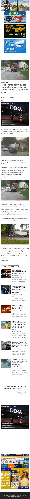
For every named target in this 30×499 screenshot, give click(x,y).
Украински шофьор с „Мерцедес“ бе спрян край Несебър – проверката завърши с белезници (19, 289)
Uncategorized (4, 82)
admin (2, 95)
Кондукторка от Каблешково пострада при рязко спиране (19, 271)
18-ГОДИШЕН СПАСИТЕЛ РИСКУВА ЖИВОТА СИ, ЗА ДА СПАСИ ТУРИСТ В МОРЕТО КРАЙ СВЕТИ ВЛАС (19, 325)
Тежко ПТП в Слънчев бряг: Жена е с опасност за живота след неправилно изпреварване (19, 363)
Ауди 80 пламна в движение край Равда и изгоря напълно (19, 306)
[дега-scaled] (15, 102)
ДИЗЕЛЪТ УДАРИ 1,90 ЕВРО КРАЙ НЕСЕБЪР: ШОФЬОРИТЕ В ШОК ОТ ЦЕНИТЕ (20, 344)
